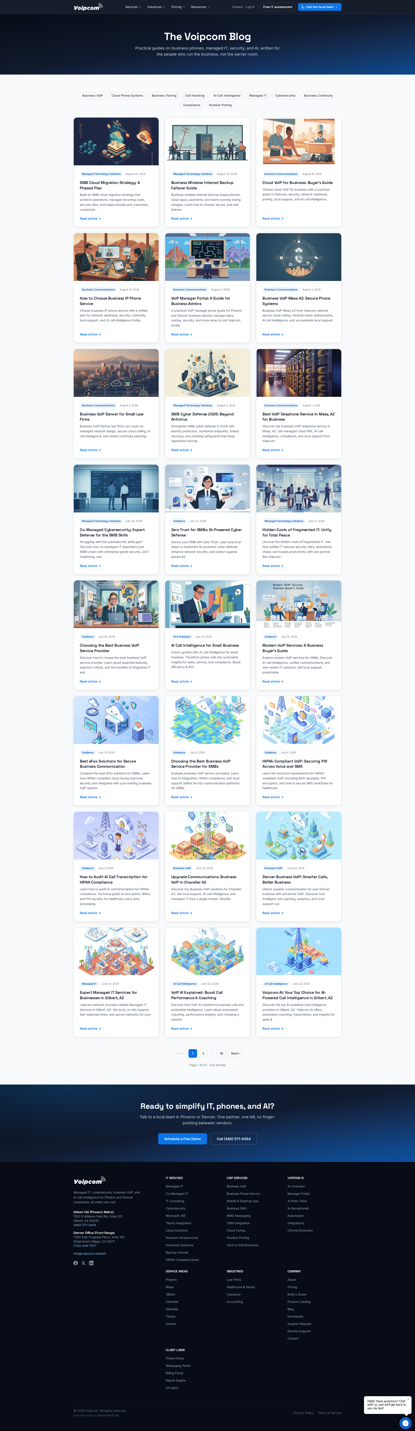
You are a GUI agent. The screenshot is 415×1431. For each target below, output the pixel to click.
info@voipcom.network (89, 1253)
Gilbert (170, 1294)
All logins (172, 1388)
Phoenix (171, 1279)
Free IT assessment (277, 7)
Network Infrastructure (182, 1238)
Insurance (234, 1294)
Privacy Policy (303, 1413)
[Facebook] (75, 1263)
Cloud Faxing (236, 1230)
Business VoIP (92, 95)
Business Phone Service (243, 1193)
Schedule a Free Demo (182, 1139)
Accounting (235, 1301)
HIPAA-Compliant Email (182, 1260)
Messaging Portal (178, 1365)
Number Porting (220, 105)
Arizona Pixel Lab (108, 1415)
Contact (237, 7)
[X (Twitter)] (83, 1263)
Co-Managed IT (177, 1193)
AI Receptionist (298, 1208)
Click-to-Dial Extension (243, 1245)
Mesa (170, 1287)
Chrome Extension (300, 1230)
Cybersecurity (285, 95)
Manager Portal (298, 1193)
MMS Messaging (239, 1215)
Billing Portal (174, 1373)
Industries (154, 7)
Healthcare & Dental (241, 1287)
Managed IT (258, 95)
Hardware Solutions (179, 1245)
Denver (171, 1324)
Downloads (295, 1316)
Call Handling (195, 95)
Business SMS (237, 1208)
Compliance (191, 105)
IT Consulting (175, 1201)
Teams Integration (178, 1223)
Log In (250, 7)
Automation (295, 1215)
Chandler (172, 1301)
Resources (198, 7)
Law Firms (234, 1279)
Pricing (176, 7)
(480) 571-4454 (84, 1225)
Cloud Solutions (177, 1230)
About (291, 1279)
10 (221, 1053)
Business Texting (164, 95)
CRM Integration (238, 1223)
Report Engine (176, 1380)
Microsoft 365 (176, 1215)
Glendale (172, 1309)
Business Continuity (318, 95)
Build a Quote (296, 1294)
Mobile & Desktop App (243, 1201)
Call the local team (320, 7)
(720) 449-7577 (84, 1246)
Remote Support (299, 1331)
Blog (290, 1309)
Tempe (171, 1316)
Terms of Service (330, 1413)
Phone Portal (175, 1358)
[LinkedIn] (91, 1263)
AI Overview (296, 1186)
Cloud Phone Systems (127, 95)
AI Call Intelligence (227, 95)
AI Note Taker (297, 1201)
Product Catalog (299, 1301)
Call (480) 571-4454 (234, 1139)
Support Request (299, 1324)
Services (131, 7)
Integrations (295, 1223)
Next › (235, 1053)
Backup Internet (177, 1252)
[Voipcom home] (88, 7)
